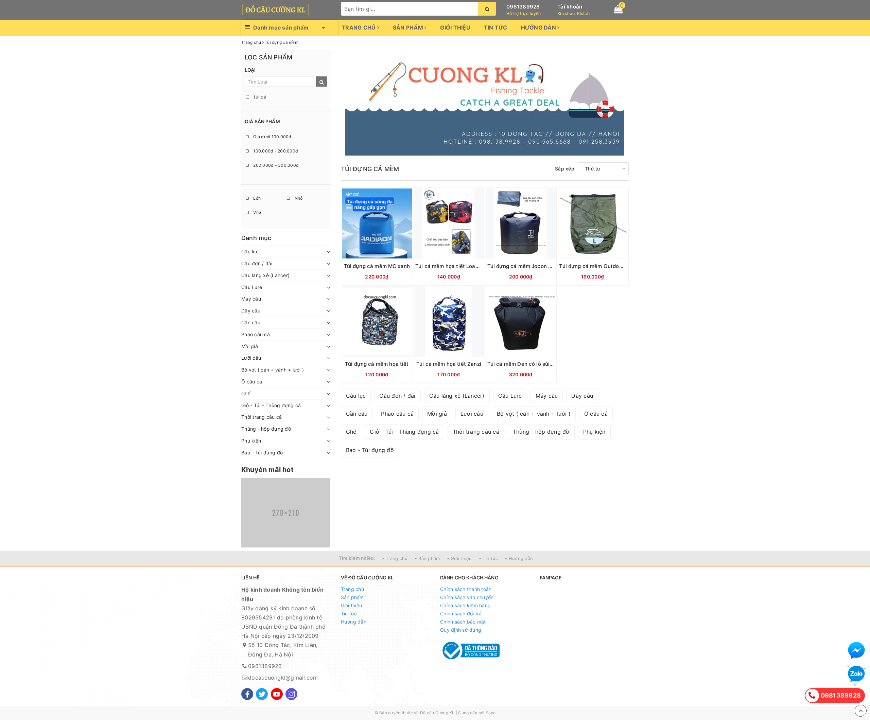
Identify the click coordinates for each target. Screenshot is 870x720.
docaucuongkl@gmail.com (283, 677)
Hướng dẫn (539, 27)
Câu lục (250, 251)
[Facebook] (247, 694)
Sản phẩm (408, 27)
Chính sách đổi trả (461, 613)
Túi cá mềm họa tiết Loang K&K (454, 266)
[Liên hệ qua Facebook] (856, 650)
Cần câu (250, 322)
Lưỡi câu (251, 358)
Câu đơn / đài (256, 263)
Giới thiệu (455, 27)
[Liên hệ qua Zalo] (856, 674)
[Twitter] (262, 694)
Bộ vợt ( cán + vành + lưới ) (272, 370)
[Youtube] (277, 694)
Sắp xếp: (565, 169)
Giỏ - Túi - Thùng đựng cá (271, 405)
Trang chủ (359, 27)
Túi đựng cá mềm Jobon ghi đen (527, 266)
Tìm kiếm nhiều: (357, 558)
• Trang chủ (395, 558)
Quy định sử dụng (460, 630)
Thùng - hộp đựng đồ (266, 429)
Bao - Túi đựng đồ (262, 452)
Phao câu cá (255, 334)
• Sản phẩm (427, 558)
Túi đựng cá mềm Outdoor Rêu (597, 266)
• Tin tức (488, 558)
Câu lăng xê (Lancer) (265, 275)
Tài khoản (569, 6)
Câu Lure (251, 287)
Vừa (256, 212)
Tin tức (495, 27)
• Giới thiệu (459, 558)
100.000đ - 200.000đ (275, 151)
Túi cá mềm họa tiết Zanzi (448, 364)
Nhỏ (297, 198)
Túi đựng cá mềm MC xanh (377, 266)
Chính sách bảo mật (463, 622)
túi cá (259, 97)
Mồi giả (249, 346)
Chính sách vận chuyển (466, 597)
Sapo (491, 712)
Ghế (245, 393)
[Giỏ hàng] (618, 9)
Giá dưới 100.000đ (272, 136)
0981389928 (523, 6)
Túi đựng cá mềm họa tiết (377, 364)
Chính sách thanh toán (465, 589)
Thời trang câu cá (261, 417)
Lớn (256, 198)
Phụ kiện (251, 441)
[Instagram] (291, 694)
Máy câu (251, 299)
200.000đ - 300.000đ (275, 165)
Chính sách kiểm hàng (465, 605)
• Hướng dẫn (519, 558)
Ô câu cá (251, 381)
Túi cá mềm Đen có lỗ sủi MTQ (525, 364)
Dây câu (250, 310)
